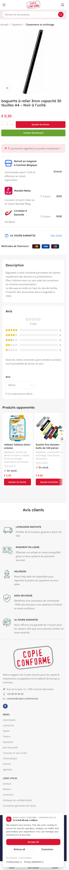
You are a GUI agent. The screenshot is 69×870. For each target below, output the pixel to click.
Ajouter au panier (40, 124)
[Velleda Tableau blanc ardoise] (17, 428)
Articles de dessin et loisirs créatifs (17, 454)
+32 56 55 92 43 (15, 757)
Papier (6, 794)
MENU (6, 778)
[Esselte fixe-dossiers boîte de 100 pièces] (49, 428)
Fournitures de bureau (16, 461)
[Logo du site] (33, 4)
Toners (6, 800)
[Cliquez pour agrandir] (7, 88)
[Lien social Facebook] (5, 769)
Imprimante (9, 783)
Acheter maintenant (33, 132)
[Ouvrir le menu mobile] (4, 5)
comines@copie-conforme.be (22, 762)
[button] (17, 482)
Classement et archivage (40, 24)
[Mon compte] (62, 5)
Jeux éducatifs (10, 811)
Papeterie (17, 24)
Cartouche (8, 789)
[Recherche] (61, 14)
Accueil (4, 24)
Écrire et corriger (13, 458)
